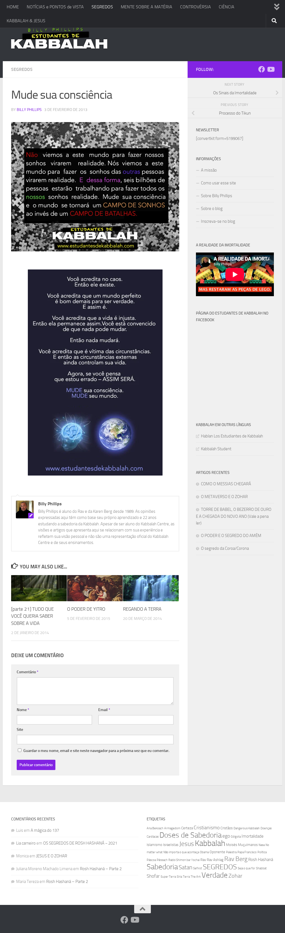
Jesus (186, 844)
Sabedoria (162, 866)
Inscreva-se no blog (218, 221)
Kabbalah (210, 843)
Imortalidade (253, 836)
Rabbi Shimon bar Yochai (184, 860)
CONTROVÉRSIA (195, 6)
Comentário (27, 672)
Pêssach (162, 860)
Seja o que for (246, 868)
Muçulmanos (248, 845)
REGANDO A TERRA (142, 609)
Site (20, 729)
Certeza (187, 828)
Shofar (153, 876)
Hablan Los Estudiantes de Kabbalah (232, 436)
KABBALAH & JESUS (26, 20)
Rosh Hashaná (260, 859)
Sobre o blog (212, 208)
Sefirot (197, 868)
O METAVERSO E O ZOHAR (224, 496)
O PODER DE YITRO (86, 609)
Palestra (231, 852)
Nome (23, 709)
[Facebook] (261, 69)
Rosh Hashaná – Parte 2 (101, 868)
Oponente (217, 852)
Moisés (231, 845)
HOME (13, 6)
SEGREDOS (102, 6)
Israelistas (170, 845)
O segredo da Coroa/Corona (225, 548)
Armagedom (172, 828)
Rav (203, 860)
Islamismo (154, 845)
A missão (209, 170)
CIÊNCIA (226, 6)
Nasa (262, 845)
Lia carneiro (26, 843)
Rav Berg (235, 859)
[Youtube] (270, 69)
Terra (186, 876)
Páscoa (151, 860)
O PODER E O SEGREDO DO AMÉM (231, 535)
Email (104, 709)
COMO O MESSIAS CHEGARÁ (226, 483)
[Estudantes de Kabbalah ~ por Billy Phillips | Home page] (59, 37)
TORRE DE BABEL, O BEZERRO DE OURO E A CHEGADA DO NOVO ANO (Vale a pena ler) (233, 516)
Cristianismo (207, 828)
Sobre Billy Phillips (216, 195)
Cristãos (226, 828)
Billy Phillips (29, 109)
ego (226, 836)
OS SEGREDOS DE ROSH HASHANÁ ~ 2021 (80, 843)
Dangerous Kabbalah (247, 828)
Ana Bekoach (155, 828)
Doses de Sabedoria (190, 835)
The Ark (196, 876)
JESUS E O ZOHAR (51, 855)
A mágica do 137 (45, 830)
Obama (204, 852)
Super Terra (168, 876)
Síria (179, 876)
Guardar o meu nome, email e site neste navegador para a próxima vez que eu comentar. (96, 750)
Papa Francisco (247, 852)
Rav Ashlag (215, 860)
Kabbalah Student (216, 448)
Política (262, 852)
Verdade (215, 875)
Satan (185, 867)
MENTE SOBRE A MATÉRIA (146, 6)
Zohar (235, 875)
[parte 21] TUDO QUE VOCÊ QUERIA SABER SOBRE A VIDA (32, 616)
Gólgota (236, 836)
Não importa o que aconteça (181, 852)
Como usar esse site (218, 182)
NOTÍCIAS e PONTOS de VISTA (55, 6)
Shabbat (261, 868)
